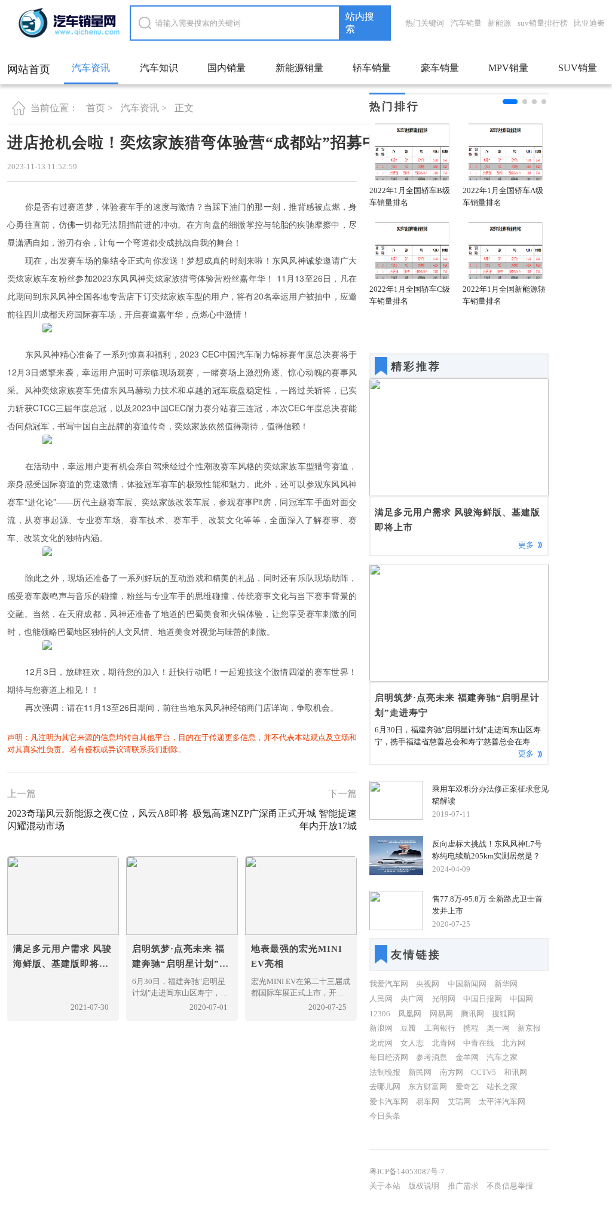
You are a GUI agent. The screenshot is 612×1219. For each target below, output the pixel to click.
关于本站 (384, 1185)
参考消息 (431, 1057)
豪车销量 (440, 68)
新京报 (529, 1028)
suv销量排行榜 (542, 23)
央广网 (412, 998)
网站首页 (28, 69)
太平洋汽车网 (502, 1101)
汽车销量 (466, 23)
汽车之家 (502, 1057)
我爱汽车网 (388, 983)
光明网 (443, 998)
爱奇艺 (467, 1086)
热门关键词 (424, 23)
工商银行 (439, 1028)
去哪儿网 (384, 1086)
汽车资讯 (91, 68)
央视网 (427, 983)
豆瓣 (408, 1028)
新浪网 (381, 1028)
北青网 (443, 1042)
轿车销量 (372, 68)
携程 (471, 1028)
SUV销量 (577, 68)
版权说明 (423, 1185)
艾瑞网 (459, 1101)
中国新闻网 (467, 983)
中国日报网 (482, 998)
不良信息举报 (509, 1185)
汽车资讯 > (144, 108)
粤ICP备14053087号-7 (407, 1171)
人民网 (381, 998)
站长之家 (502, 1086)
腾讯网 (472, 1013)
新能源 (499, 23)
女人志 (412, 1042)
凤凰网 (409, 1013)
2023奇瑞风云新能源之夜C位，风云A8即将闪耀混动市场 (97, 819)
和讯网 (515, 1072)
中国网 (521, 998)
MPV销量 (508, 68)
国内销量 (226, 68)
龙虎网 (381, 1042)
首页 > (99, 108)
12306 (379, 1013)
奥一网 (498, 1028)
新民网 (420, 1072)
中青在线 (478, 1042)
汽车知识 (159, 68)
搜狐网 (503, 1013)
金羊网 (467, 1057)
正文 (184, 108)
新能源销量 (299, 68)
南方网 (451, 1072)
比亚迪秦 (589, 23)
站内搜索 (359, 22)
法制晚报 (384, 1072)
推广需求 (463, 1185)
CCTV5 (483, 1072)
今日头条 (384, 1115)
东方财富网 (427, 1086)
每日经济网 (388, 1057)
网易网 (441, 1013)
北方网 (513, 1042)
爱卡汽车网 (388, 1101)
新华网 (506, 983)
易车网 (427, 1101)
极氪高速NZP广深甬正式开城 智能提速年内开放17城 (274, 819)
